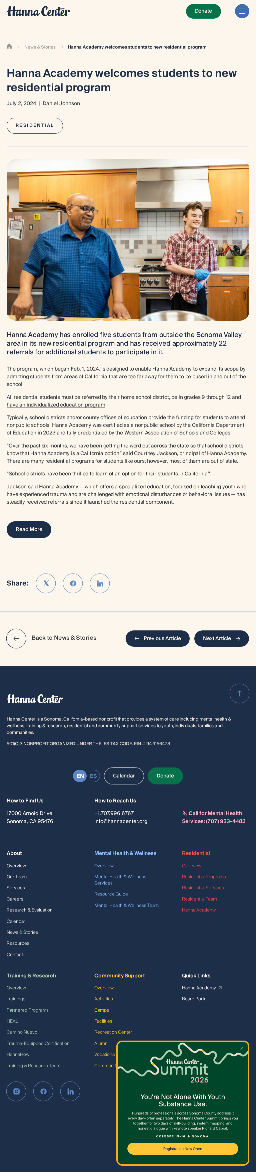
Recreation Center (113, 1032)
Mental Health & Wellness (125, 853)
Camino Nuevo (22, 1032)
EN (80, 776)
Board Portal (194, 999)
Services (16, 888)
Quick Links (196, 975)
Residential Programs (204, 877)
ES (93, 776)
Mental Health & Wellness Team (126, 905)
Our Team (17, 877)
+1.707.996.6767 (114, 813)
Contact (15, 954)
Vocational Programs (115, 1054)
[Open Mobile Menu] (242, 11)
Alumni (101, 1043)
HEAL (12, 1021)
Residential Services (203, 888)
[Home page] (38, 11)
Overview (16, 866)
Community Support (119, 975)
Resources (18, 943)
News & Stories (40, 47)
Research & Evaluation (30, 910)
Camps (101, 1010)
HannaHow (18, 1054)
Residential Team (199, 899)
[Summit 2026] (182, 1103)
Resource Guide (111, 894)
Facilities (103, 1021)
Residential (196, 853)
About (14, 853)
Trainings (16, 999)
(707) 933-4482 (226, 821)
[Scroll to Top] (239, 693)
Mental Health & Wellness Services (120, 880)
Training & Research (31, 975)
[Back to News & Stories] (16, 638)
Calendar (16, 921)
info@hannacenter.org (120, 821)
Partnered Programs (28, 1010)
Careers (15, 899)
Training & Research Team (33, 1066)
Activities (103, 999)
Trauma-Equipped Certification (38, 1043)
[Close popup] (242, 1047)
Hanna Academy (199, 910)
